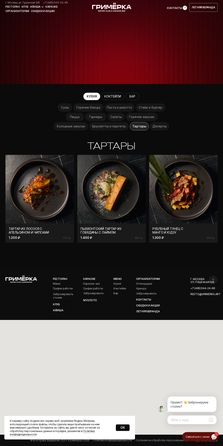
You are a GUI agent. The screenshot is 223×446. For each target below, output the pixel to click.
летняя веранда (148, 311)
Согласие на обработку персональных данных (165, 440)
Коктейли (119, 288)
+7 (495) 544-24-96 (55, 2)
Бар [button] (115, 293)
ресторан (12, 6)
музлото (90, 300)
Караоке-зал (91, 283)
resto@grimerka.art (205, 294)
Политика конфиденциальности (112, 440)
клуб (25, 6)
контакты (143, 299)
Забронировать (146, 293)
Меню (57, 283)
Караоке (52, 6)
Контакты (174, 8)
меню (117, 278)
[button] (132, 96)
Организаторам (17, 11)
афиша (58, 310)
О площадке (144, 283)
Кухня (117, 283)
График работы (93, 288)
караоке (89, 278)
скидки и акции (43, 11)
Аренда (141, 288)
